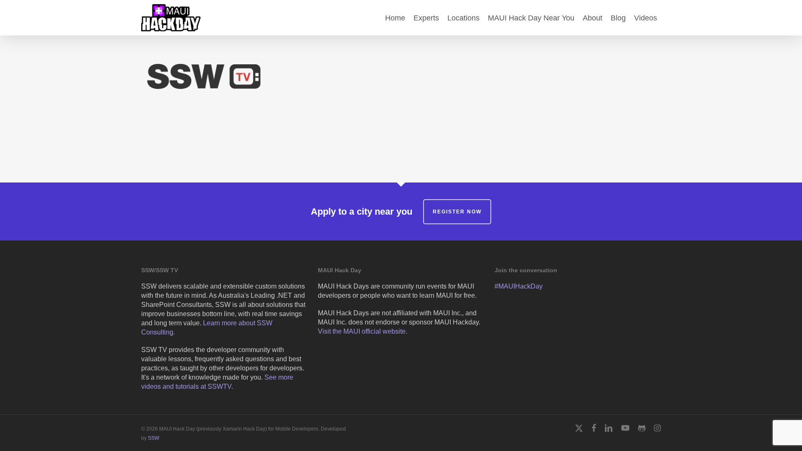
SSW (153, 438)
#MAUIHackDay (519, 286)
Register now (457, 212)
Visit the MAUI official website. (362, 331)
